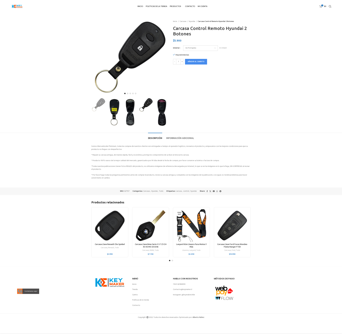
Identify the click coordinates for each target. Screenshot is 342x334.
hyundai (194, 191)
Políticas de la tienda (140, 300)
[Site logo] (17, 6)
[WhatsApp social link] (217, 191)
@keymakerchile (188, 294)
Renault (111, 248)
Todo (161, 191)
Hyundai (192, 21)
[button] (20, 291)
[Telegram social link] (220, 191)
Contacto (136, 305)
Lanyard (192, 250)
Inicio (175, 21)
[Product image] (110, 225)
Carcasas (183, 21)
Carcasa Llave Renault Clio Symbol (110, 244)
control (186, 191)
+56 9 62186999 (179, 284)
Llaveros (185, 250)
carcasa (179, 191)
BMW (152, 250)
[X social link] (210, 191)
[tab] (155, 137)
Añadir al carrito (196, 61)
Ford (233, 250)
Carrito (135, 294)
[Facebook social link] (207, 191)
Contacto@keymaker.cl (182, 289)
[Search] (330, 6)
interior (176, 48)
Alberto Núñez (198, 317)
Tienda (135, 289)
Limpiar (224, 48)
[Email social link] (213, 191)
